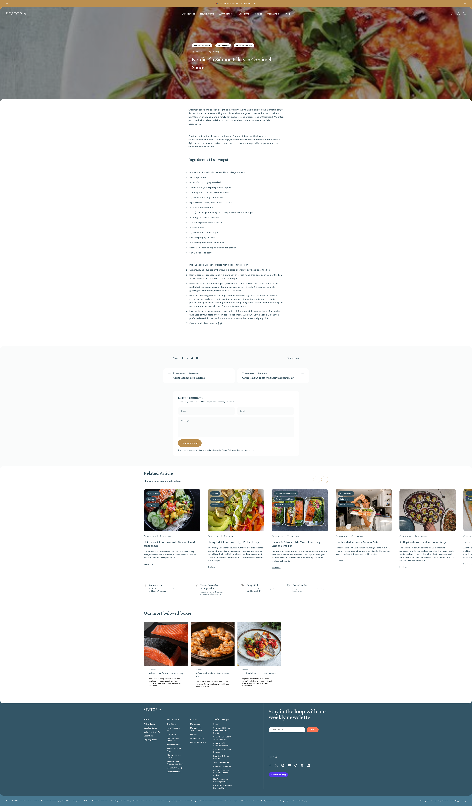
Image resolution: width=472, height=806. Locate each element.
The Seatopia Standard (173, 739)
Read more (148, 564)
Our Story (171, 724)
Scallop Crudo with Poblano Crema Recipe (423, 542)
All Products (149, 724)
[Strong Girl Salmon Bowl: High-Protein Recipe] (236, 510)
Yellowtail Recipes (221, 762)
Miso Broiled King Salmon (286, 493)
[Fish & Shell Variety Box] (213, 644)
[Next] (465, 3)
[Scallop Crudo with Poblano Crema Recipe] (427, 510)
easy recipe (153, 505)
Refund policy (425, 801)
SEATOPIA (152, 670)
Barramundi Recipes (222, 766)
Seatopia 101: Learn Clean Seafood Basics (221, 730)
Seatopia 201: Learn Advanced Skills (222, 738)
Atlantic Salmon (346, 505)
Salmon (151, 499)
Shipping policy (150, 740)
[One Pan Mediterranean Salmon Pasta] (364, 510)
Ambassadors (173, 744)
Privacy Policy (227, 450)
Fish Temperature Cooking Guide (221, 780)
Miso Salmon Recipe (284, 505)
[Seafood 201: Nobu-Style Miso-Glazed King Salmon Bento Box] (300, 510)
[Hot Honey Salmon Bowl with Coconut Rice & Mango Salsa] (172, 510)
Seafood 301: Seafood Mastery (221, 744)
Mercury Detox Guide (174, 756)
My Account (195, 724)
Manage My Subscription (196, 729)
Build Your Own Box (152, 732)
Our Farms (171, 734)
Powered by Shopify (300, 801)
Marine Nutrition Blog (174, 749)
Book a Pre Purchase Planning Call (222, 786)
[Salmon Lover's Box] (166, 644)
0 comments (294, 358)
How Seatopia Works (173, 729)
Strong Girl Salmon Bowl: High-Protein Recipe (233, 542)
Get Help (194, 734)
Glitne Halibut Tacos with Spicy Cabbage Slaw (268, 377)
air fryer (215, 493)
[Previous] (7, 3)
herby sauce (217, 499)
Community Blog (174, 768)
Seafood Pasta (346, 493)
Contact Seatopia (198, 742)
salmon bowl (153, 493)
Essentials (148, 736)
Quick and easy (223, 45)
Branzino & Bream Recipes (221, 757)
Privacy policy (436, 801)
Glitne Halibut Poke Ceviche (189, 377)
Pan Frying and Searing (202, 45)
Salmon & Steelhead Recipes (222, 750)
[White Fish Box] (259, 644)
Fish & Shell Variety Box (205, 675)
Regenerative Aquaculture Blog (175, 762)
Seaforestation (174, 772)
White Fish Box (250, 673)
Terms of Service (244, 450)
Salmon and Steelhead (244, 45)
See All (216, 724)
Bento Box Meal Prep (284, 499)
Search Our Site (197, 738)
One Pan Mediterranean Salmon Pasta (357, 542)
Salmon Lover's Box (158, 673)
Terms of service (448, 801)
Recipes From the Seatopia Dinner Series (221, 772)
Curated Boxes (150, 728)
